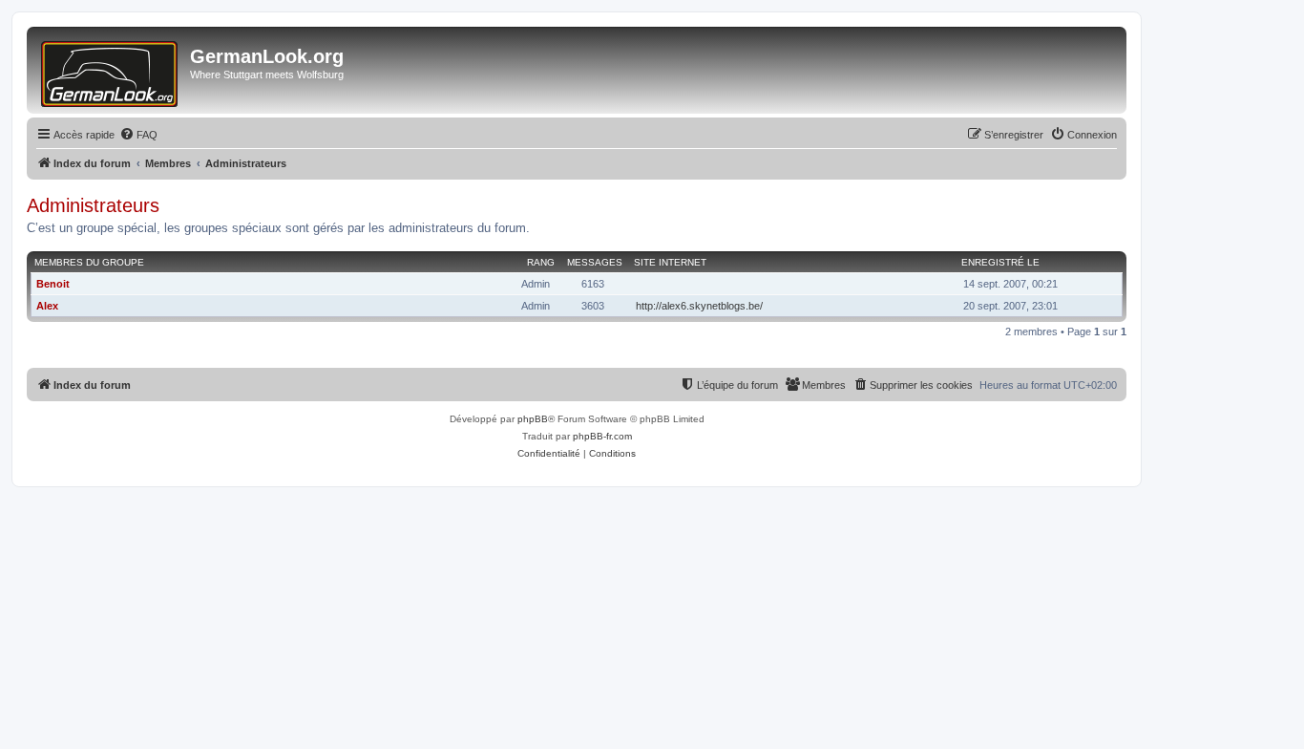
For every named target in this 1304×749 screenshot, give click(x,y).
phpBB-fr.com (602, 436)
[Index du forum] (111, 70)
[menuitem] (138, 134)
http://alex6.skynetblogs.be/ (699, 305)
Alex (47, 305)
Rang (541, 262)
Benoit (53, 283)
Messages (594, 262)
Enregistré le (1000, 262)
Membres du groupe (89, 262)
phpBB (532, 419)
